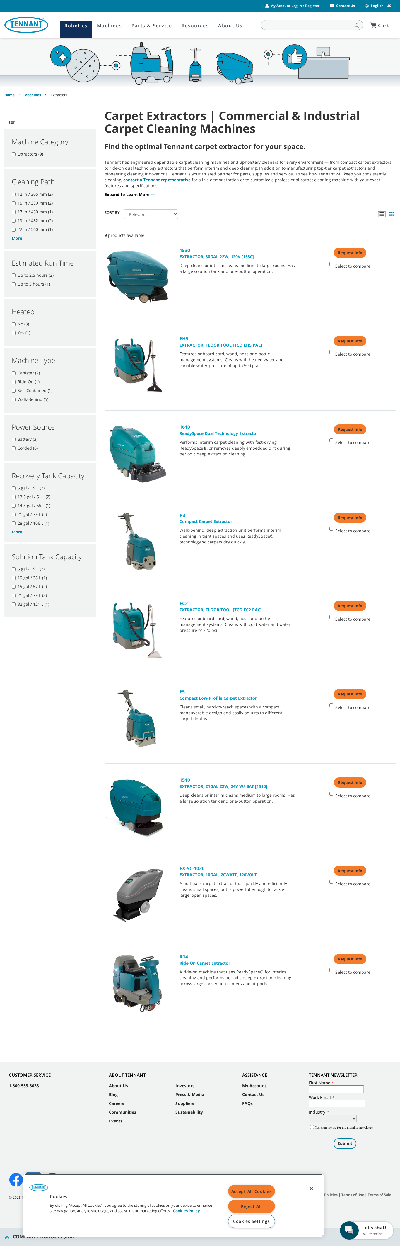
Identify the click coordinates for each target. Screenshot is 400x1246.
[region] (173, 1205)
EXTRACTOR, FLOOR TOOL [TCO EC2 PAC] (221, 606)
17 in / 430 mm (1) (35, 212)
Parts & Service (151, 25)
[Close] (311, 1188)
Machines (109, 25)
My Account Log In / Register (294, 5)
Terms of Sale (379, 1194)
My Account (254, 1085)
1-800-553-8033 (24, 1085)
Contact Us (345, 5)
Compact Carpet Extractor (206, 518)
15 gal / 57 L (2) (32, 586)
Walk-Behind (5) (33, 399)
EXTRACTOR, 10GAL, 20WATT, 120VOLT (218, 871)
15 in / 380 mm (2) (35, 203)
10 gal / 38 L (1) (32, 577)
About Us (230, 25)
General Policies (324, 1194)
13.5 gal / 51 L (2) (34, 496)
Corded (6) (28, 448)
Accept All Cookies (251, 1191)
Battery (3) (27, 439)
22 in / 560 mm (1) (35, 229)
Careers (116, 1103)
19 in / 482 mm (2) (35, 220)
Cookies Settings (251, 1221)
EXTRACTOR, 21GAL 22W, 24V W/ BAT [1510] (223, 783)
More (17, 238)
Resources (195, 25)
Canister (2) (29, 373)
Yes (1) (24, 332)
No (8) (23, 324)
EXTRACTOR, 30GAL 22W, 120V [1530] (217, 253)
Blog (113, 1094)
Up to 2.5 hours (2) (36, 275)
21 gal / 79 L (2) (32, 514)
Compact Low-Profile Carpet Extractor (218, 694)
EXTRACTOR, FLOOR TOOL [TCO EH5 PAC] (221, 341)
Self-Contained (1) (35, 390)
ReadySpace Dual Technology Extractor (219, 430)
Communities (122, 1112)
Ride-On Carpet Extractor (205, 959)
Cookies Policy (186, 1211)
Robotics (76, 25)
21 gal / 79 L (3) (32, 595)
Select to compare (352, 266)
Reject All (251, 1206)
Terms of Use (352, 1194)
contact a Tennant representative (157, 180)
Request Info (350, 252)
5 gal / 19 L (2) (31, 488)
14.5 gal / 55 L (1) (34, 505)
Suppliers (184, 1103)
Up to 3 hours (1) (34, 284)
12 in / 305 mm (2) (35, 194)
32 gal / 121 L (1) (33, 604)
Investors (184, 1085)
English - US (381, 5)
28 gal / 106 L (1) (33, 523)
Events (115, 1121)
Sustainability (189, 1112)
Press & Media (189, 1094)
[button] (130, 194)
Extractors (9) (30, 154)
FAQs (247, 1103)
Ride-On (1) (29, 381)
